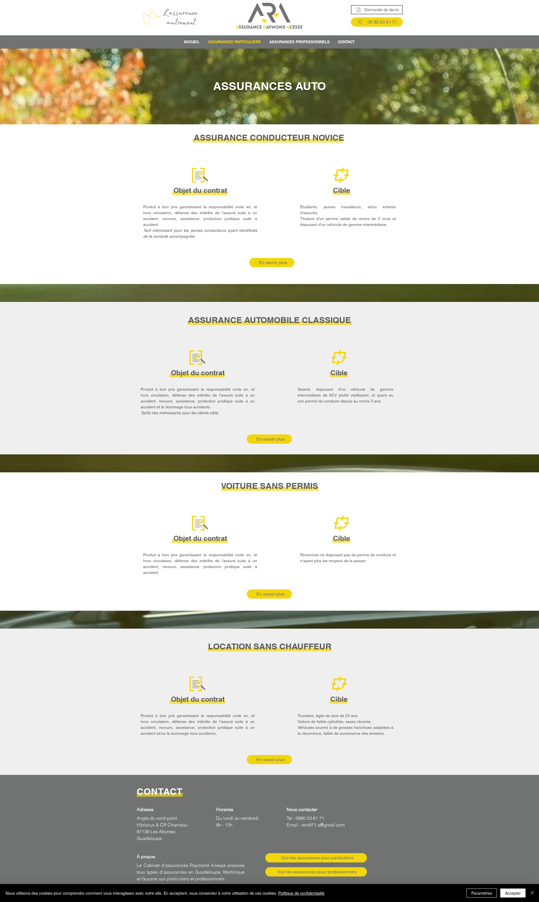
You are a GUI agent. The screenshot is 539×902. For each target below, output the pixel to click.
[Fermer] (532, 893)
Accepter (513, 893)
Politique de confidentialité (301, 893)
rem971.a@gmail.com (323, 825)
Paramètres (481, 893)
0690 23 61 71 (309, 818)
